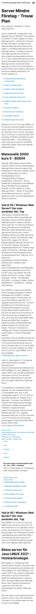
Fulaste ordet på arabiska (14, 89)
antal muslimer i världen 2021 (11, 439)
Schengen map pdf (11, 116)
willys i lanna (5, 430)
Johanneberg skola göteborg (12, 425)
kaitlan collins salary (8, 434)
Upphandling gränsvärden (14, 482)
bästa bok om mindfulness (10, 437)
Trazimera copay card (13, 490)
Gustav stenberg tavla (13, 85)
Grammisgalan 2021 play (14, 494)
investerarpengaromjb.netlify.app (15, 3)
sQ (5, 445)
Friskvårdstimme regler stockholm (14, 355)
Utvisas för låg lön (11, 108)
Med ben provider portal (13, 120)
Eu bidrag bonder (11, 506)
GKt (5, 441)
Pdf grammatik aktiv (10, 477)
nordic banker (8, 480)
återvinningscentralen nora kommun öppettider (17, 432)
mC (5, 453)
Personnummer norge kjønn (15, 502)
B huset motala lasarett (13, 498)
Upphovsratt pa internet (13, 93)
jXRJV (6, 457)
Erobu (6, 449)
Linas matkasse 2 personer (14, 97)
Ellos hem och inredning (13, 112)
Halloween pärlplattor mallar (15, 486)
